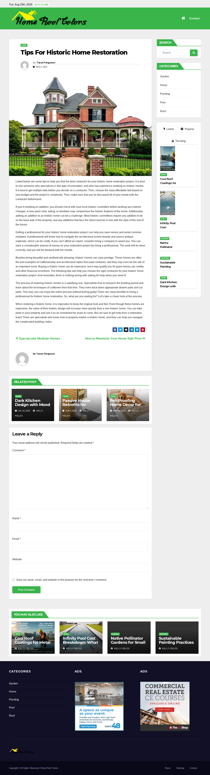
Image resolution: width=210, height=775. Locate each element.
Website (17, 559)
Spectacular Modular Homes (39, 338)
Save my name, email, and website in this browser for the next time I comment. (61, 579)
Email (16, 538)
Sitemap (180, 768)
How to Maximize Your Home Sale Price (114, 338)
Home (23, 45)
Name (16, 518)
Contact (194, 18)
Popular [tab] (189, 129)
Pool (163, 102)
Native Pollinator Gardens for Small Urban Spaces (128, 642)
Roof (163, 111)
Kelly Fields (26, 648)
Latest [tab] (170, 129)
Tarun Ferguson (46, 62)
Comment (18, 450)
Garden (164, 76)
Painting (165, 93)
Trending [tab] (180, 141)
